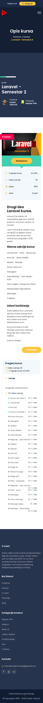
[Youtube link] (9, 672)
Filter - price (23, 490)
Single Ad (23, 467)
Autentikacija (23, 435)
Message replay (23, 504)
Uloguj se (28, 3)
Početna (17, 36)
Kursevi (26, 36)
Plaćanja (6, 598)
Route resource (23, 416)
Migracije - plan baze (23, 439)
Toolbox (5, 649)
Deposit (23, 449)
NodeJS (5, 624)
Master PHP (31, 103)
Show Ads (23, 462)
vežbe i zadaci (8, 634)
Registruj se (12, 3)
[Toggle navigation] (39, 12)
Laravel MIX (23, 403)
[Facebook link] (3, 672)
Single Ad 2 (23, 476)
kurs (21, 161)
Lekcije (11, 378)
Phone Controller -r (23, 412)
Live (3, 644)
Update (23, 426)
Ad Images (23, 458)
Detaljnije (31, 349)
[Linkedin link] (14, 672)
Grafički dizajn (8, 639)
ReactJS (6, 629)
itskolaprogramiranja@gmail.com (20, 666)
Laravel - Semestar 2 (22, 39)
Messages (23, 495)
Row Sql (23, 407)
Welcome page (23, 472)
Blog (4, 603)
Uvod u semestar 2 (23, 398)
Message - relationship (23, 509)
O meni (5, 593)
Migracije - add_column (23, 486)
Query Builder (23, 430)
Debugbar (23, 421)
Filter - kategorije (23, 481)
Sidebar (23, 444)
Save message (23, 499)
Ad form (23, 453)
